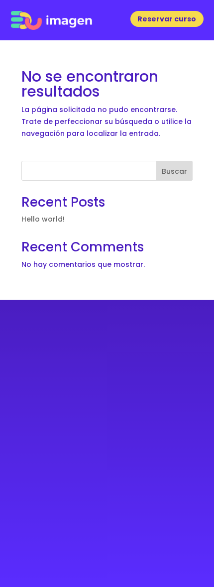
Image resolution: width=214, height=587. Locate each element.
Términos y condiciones (107, 556)
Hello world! (43, 219)
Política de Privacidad (107, 544)
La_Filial (134, 493)
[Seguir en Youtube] (117, 460)
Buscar (174, 171)
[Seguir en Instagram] (96, 460)
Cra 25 (107, 371)
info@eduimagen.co (107, 419)
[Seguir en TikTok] (139, 460)
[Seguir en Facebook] (75, 460)
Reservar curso (166, 19)
